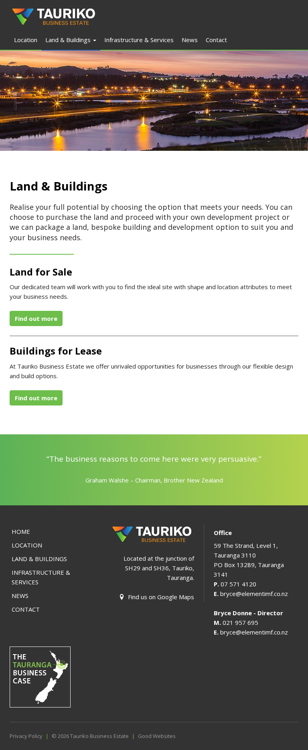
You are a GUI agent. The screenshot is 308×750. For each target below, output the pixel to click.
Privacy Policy (26, 736)
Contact (216, 40)
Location (25, 40)
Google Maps (175, 597)
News (190, 40)
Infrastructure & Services (139, 40)
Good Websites (157, 736)
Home (21, 531)
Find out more (36, 318)
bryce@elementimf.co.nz (254, 594)
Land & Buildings (68, 40)
